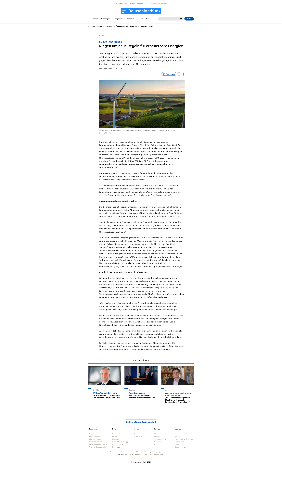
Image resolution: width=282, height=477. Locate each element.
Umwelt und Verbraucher (106, 26)
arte (145, 454)
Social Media (138, 436)
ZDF (131, 454)
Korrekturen (179, 444)
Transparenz (179, 442)
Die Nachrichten (95, 439)
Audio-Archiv (143, 19)
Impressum (168, 452)
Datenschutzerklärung (133, 452)
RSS (155, 444)
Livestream (116, 434)
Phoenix (138, 454)
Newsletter (158, 436)
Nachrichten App (118, 444)
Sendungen (105, 19)
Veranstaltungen (160, 439)
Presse (177, 436)
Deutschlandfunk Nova (158, 3)
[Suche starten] (181, 18)
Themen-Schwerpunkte (97, 447)
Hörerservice (138, 434)
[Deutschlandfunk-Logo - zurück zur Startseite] (141, 11)
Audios (114, 436)
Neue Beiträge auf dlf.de (98, 444)
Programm (119, 19)
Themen (93, 19)
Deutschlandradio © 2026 (141, 462)
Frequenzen (116, 447)
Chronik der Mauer (156, 454)
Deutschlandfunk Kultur (139, 3)
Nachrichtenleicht (96, 442)
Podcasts (130, 19)
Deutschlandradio (122, 3)
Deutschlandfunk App (120, 442)
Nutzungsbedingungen (153, 452)
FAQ (155, 434)
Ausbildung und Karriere (184, 439)
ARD (126, 454)
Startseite (91, 26)
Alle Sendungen (95, 436)
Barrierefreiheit (180, 447)
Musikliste (157, 442)
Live (190, 19)
